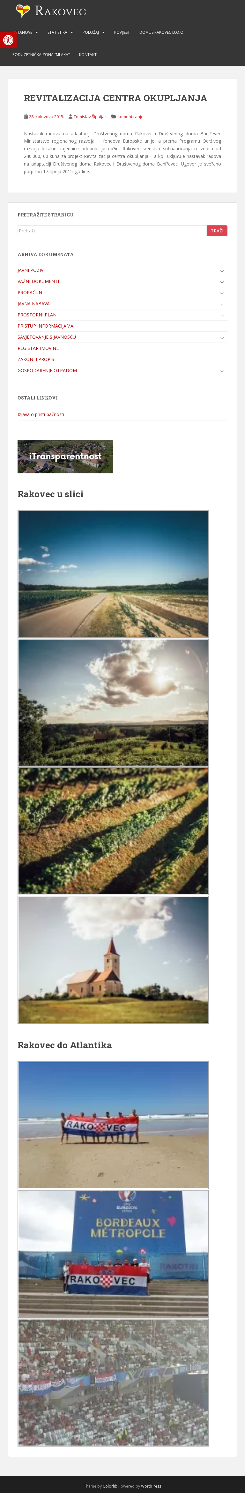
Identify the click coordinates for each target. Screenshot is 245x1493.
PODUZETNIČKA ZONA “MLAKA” (41, 54)
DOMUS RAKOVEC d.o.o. (161, 32)
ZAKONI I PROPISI (37, 359)
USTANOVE (22, 32)
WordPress (151, 1486)
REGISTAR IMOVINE (38, 348)
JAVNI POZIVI (31, 270)
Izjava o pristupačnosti (41, 414)
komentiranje (131, 116)
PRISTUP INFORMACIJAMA (45, 326)
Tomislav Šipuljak (90, 116)
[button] (8, 40)
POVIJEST (122, 32)
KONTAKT (88, 54)
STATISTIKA (57, 32)
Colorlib (110, 1486)
